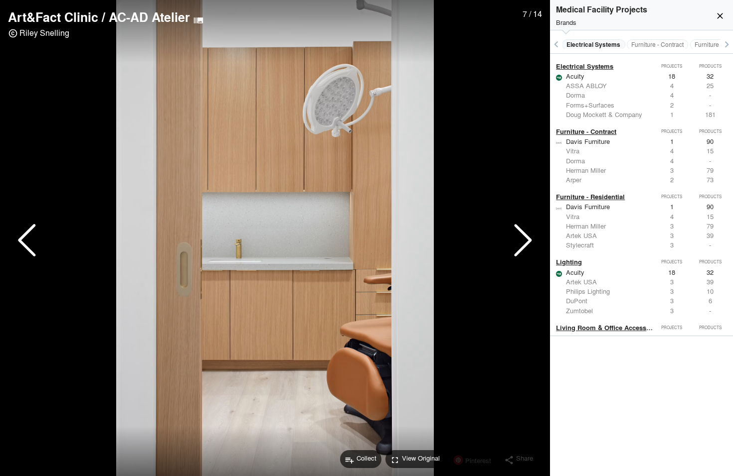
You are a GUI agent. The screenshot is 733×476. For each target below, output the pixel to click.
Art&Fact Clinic (53, 17)
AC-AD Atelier (149, 17)
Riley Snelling (44, 32)
